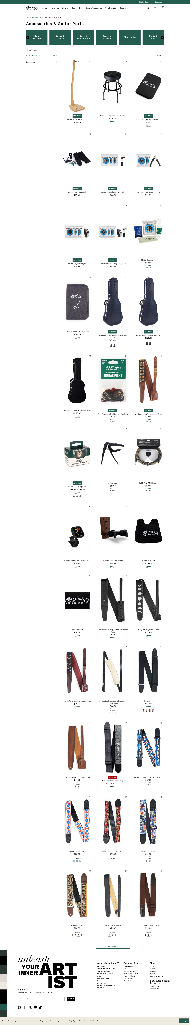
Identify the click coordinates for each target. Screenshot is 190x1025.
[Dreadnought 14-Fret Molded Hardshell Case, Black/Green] (111, 346)
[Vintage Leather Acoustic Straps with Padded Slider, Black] (109, 712)
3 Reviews (77, 858)
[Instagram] (19, 1007)
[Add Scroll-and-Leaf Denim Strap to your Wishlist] (125, 722)
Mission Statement (104, 978)
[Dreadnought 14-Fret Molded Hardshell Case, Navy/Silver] (114, 346)
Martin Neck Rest (148, 561)
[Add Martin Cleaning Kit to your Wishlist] (161, 205)
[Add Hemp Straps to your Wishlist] (161, 646)
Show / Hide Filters (33, 55)
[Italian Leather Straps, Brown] (112, 935)
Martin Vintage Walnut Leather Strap (148, 414)
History (99, 981)
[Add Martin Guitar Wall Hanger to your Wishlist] (125, 506)
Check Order (128, 981)
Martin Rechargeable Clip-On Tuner (77, 561)
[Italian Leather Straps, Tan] (115, 935)
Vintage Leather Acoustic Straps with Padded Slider (112, 702)
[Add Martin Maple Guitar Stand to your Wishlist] (90, 61)
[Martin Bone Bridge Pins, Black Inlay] (77, 496)
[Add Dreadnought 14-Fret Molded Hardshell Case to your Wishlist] (125, 277)
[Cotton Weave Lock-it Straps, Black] (145, 935)
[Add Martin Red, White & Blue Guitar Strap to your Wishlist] (161, 722)
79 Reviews (148, 567)
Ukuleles (153, 971)
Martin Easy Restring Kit (77, 264)
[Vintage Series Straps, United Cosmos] (74, 861)
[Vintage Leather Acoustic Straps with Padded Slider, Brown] (112, 712)
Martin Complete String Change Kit (113, 264)
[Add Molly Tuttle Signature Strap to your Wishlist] (161, 575)
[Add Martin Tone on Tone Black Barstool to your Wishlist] (125, 61)
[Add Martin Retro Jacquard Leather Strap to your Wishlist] (90, 646)
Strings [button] (65, 8)
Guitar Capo (112, 483)
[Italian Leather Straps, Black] (109, 935)
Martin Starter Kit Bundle (77, 192)
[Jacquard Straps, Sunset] (72, 935)
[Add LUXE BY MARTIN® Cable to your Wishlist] (161, 428)
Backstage (101, 966)
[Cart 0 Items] (161, 9)
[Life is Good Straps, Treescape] (150, 861)
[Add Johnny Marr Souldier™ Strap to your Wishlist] (125, 796)
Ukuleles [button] (55, 8)
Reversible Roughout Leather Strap (77, 777)
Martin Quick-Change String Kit (112, 192)
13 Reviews (148, 490)
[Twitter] (30, 1007)
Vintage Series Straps (77, 851)
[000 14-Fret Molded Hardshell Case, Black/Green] (146, 343)
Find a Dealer (144, 2)
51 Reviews (77, 567)
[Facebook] (25, 1007)
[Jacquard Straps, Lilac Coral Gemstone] (75, 935)
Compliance (128, 978)
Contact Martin (129, 971)
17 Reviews (148, 932)
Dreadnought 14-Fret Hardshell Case (77, 410)
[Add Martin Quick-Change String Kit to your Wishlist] (125, 134)
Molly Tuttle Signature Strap (148, 630)
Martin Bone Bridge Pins (77, 487)
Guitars (152, 966)
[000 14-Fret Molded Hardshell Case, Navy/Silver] (150, 343)
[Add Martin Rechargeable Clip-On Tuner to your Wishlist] (90, 506)
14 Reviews (112, 421)
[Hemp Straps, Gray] (153, 710)
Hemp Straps (148, 701)
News (99, 976)
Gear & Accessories (156, 976)
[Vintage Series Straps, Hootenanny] (77, 861)
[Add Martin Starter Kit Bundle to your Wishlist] (90, 134)
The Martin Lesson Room (106, 969)
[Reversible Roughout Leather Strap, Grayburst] (78, 786)
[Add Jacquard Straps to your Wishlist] (90, 871)
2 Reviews (112, 639)
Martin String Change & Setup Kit (148, 119)
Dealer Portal (154, 989)
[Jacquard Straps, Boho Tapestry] (78, 935)
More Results (112, 946)
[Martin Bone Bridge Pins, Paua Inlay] (74, 496)
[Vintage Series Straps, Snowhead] (80, 861)
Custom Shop (154, 969)
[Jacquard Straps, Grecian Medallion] (81, 935)
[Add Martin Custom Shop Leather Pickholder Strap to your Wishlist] (125, 575)
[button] (155, 8)
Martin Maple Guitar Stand (77, 119)
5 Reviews (148, 267)
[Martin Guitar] (32, 8)
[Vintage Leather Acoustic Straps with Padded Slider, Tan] (115, 712)
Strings (152, 973)
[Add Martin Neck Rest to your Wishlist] (161, 506)
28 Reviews (77, 493)
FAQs (125, 969)
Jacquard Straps (77, 925)
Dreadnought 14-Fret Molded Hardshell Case (112, 336)
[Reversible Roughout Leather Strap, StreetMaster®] (75, 786)
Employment (101, 983)
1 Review (113, 123)
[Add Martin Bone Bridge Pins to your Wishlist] (90, 428)
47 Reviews (77, 637)
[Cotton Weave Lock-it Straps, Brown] (148, 935)
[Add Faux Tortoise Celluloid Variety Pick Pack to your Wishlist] (125, 356)
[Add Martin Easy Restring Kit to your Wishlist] (90, 205)
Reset (55, 55)
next (161, 37)
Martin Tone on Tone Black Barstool (112, 116)
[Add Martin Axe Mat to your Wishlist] (90, 575)
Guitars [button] (45, 8)
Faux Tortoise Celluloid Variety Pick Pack (113, 414)
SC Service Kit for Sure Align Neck (77, 332)
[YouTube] (35, 1007)
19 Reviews (77, 932)
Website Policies (129, 976)
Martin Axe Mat (77, 630)
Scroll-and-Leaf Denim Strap (112, 781)
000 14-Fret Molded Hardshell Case (148, 335)
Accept (184, 1021)
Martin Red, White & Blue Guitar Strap (148, 777)
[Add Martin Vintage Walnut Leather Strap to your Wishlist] (161, 356)
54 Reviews (77, 338)
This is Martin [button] (110, 8)
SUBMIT (71, 999)
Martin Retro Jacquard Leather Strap (77, 701)
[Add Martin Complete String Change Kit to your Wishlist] (125, 205)
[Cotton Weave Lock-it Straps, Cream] (151, 935)
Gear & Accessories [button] (94, 8)
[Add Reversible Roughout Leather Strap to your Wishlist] (90, 722)
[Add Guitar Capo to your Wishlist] (125, 428)
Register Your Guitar (131, 973)
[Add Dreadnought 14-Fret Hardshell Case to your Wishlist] (90, 356)
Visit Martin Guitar (103, 971)
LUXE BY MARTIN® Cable (148, 483)
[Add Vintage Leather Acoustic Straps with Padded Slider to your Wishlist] (125, 646)
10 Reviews (77, 417)
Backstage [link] (124, 8)
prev (29, 37)
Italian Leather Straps (113, 925)
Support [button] (158, 2)
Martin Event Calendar (105, 973)
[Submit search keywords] (147, 8)
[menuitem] (45, 8)
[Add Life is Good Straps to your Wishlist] (161, 796)
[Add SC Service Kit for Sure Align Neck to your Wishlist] (90, 277)
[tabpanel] (95, 499)
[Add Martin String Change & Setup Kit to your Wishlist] (161, 61)
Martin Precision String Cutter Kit (148, 192)
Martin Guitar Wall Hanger (113, 561)
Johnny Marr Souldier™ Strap (113, 851)
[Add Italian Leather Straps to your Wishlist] (125, 871)
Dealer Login (154, 986)
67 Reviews (112, 490)
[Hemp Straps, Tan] (146, 710)
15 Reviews (112, 788)
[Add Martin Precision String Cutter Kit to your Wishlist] (161, 134)
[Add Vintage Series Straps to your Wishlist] (90, 796)
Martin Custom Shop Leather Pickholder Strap (113, 631)
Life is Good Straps (148, 851)
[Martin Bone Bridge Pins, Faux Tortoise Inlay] (80, 496)
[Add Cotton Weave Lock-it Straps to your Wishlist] (161, 871)
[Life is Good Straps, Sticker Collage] (146, 861)
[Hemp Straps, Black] (143, 710)
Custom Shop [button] (77, 8)
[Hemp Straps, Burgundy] (150, 710)
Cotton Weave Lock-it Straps (148, 925)
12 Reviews (112, 710)
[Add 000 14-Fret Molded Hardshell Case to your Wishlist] (161, 277)
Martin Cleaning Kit (148, 260)
